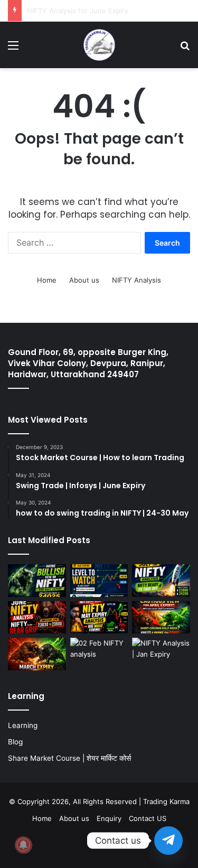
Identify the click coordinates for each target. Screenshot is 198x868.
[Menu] (13, 49)
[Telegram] (168, 840)
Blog (15, 742)
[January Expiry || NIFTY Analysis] (161, 654)
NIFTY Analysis (136, 280)
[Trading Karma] (99, 45)
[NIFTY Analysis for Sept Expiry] (37, 580)
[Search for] (185, 49)
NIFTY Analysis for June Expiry (77, 10)
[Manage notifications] (23, 844)
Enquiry (109, 818)
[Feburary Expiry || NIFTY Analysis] (99, 654)
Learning (22, 725)
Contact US (147, 818)
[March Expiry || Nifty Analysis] (37, 654)
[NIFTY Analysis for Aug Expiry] (99, 580)
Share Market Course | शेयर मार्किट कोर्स (69, 758)
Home (46, 280)
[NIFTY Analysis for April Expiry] (161, 617)
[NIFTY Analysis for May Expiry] (99, 617)
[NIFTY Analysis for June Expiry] (37, 617)
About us (84, 280)
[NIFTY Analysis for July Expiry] (161, 580)
